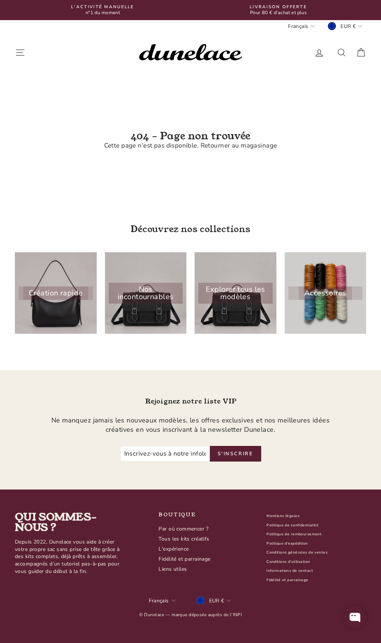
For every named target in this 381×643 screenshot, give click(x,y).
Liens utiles (173, 569)
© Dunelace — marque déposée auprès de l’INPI (190, 615)
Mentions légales (283, 516)
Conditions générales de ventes (296, 552)
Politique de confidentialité (292, 525)
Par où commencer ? (183, 528)
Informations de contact (289, 570)
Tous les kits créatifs (184, 538)
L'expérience (174, 548)
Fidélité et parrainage (184, 559)
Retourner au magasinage (239, 145)
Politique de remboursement (293, 534)
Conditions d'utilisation (288, 561)
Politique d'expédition (287, 543)
